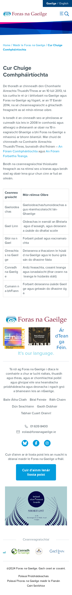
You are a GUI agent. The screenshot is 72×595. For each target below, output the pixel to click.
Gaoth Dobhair (47, 406)
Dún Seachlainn (23, 406)
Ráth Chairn (57, 400)
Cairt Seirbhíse (36, 585)
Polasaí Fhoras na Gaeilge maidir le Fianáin (33, 581)
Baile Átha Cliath (15, 400)
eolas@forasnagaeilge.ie (39, 432)
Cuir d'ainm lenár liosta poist (36, 472)
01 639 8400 (39, 426)
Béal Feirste (38, 400)
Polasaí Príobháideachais (33, 576)
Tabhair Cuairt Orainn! (36, 413)
